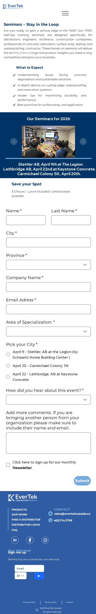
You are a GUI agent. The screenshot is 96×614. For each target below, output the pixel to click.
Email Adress (21, 299)
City (11, 233)
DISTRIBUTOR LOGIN (26, 524)
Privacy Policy (29, 602)
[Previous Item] (13, 141)
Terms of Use (51, 602)
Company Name (24, 277)
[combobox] (48, 265)
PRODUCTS (19, 509)
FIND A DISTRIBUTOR (26, 519)
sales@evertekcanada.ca (72, 513)
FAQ (14, 530)
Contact (69, 602)
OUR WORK (19, 514)
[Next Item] (83, 141)
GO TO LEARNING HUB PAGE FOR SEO (24, 53)
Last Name (64, 210)
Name (14, 210)
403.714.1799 (63, 520)
